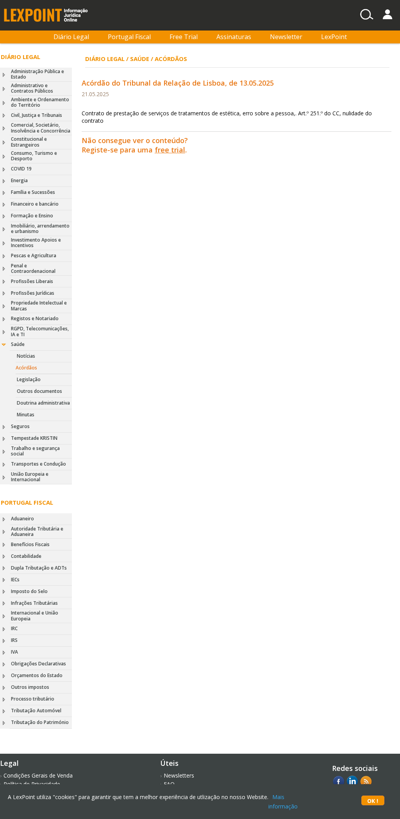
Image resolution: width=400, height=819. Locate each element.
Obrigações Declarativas (38, 663)
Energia (19, 180)
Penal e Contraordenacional (33, 268)
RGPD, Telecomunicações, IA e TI (40, 331)
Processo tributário (32, 698)
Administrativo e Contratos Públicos (32, 88)
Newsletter (286, 36)
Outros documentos (39, 391)
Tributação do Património (40, 722)
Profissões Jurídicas (32, 293)
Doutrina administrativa (43, 403)
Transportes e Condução (38, 464)
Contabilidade (26, 556)
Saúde (18, 344)
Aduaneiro (22, 518)
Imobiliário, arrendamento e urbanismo (40, 228)
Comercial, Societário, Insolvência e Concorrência (40, 128)
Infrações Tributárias (34, 603)
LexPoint (334, 36)
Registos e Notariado (35, 318)
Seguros (20, 426)
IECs (15, 579)
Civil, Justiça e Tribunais (36, 115)
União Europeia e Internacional (29, 477)
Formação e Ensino (32, 215)
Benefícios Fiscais (30, 544)
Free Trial (184, 36)
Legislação (29, 379)
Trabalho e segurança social (35, 451)
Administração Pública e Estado (37, 74)
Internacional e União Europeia (34, 615)
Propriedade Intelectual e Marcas (39, 305)
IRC (14, 628)
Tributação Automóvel (36, 710)
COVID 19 (21, 168)
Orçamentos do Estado (36, 675)
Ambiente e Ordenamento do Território (40, 102)
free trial (170, 149)
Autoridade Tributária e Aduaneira (37, 531)
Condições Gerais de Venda (38, 775)
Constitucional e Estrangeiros (29, 142)
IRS (14, 640)
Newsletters (179, 775)
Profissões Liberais (32, 281)
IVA (14, 652)
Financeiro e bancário (35, 204)
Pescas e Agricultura (33, 255)
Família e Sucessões (33, 192)
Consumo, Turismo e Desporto (34, 156)
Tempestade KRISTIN (34, 438)
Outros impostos (30, 687)
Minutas (25, 414)
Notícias (26, 356)
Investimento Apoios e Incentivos (36, 243)
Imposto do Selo (29, 591)
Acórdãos (26, 367)
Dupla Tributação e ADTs (39, 568)
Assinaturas (233, 36)
